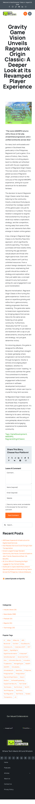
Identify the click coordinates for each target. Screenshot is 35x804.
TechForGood (18, 687)
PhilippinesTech (8, 673)
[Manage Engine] (9, 723)
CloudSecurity (25, 643)
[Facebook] (8, 458)
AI (4, 640)
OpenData (19, 670)
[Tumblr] (28, 458)
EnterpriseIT (23, 653)
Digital (6, 650)
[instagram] (12, 6)
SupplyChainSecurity (10, 684)
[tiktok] (16, 6)
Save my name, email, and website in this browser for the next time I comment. (17, 507)
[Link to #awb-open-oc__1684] (30, 14)
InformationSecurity (15, 660)
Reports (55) (8, 623)
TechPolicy (19, 690)
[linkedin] (22, 6)
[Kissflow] (26, 723)
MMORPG (9, 436)
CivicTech (16, 643)
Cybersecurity (8, 647)
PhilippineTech (20, 673)
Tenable (27, 694)
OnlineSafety (16, 667)
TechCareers (8, 687)
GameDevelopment (18, 434)
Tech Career (23, 684)
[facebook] (9, 6)
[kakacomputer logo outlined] (10, 12)
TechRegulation (8, 694)
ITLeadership (8, 663)
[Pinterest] (8, 460)
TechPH (26, 687)
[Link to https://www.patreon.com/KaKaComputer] (2, 758)
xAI (15, 697)
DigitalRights (14, 650)
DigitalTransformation (10, 653)
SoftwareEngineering (17, 680)
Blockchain (7, 643)
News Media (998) (10, 614)
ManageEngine (18, 663)
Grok (5, 660)
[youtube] (19, 6)
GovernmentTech (23, 657)
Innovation (27, 660)
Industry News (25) (10, 610)
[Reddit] (15, 458)
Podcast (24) (8, 619)
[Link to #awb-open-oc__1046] (25, 14)
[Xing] (20, 460)
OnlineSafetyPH (8, 670)
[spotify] (25, 757)
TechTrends (19, 694)
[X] (12, 458)
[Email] (25, 460)
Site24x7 (6, 680)
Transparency (8, 697)
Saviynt (22, 677)
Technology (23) (9, 628)
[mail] (25, 6)
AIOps (9, 640)
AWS (23, 640)
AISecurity (16, 640)
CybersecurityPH (20, 647)
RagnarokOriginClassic (15, 439)
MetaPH (27, 663)
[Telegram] (25, 458)
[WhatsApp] (21, 458)
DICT (29, 647)
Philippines (27, 670)
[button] (4, 728)
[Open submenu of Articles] (29, 773)
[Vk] (14, 460)
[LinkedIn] (18, 458)
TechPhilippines (9, 690)
